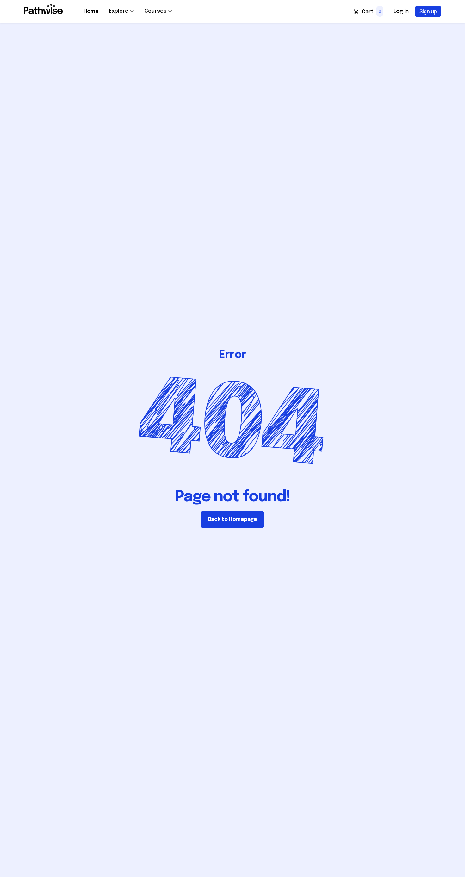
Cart (368, 12)
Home (91, 11)
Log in (401, 11)
